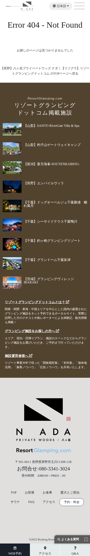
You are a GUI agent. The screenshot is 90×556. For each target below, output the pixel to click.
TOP (14, 492)
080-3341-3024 (54, 468)
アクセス (49, 502)
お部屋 (29, 492)
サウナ (15, 502)
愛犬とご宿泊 (69, 492)
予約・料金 (72, 502)
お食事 (47, 492)
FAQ (31, 502)
